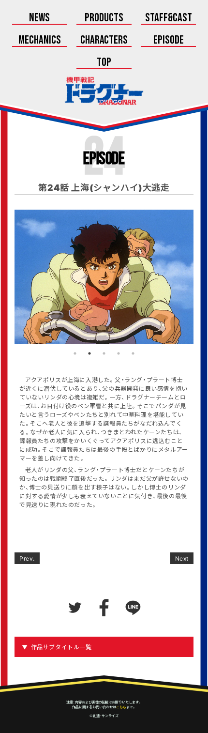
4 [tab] (118, 353)
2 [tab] (89, 353)
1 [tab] (75, 353)
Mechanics (39, 40)
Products (104, 18)
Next (182, 558)
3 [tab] (104, 353)
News (39, 18)
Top (104, 63)
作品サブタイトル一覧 (61, 646)
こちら (121, 706)
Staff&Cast (168, 18)
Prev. (27, 558)
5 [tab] (133, 353)
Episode (168, 40)
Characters (104, 40)
